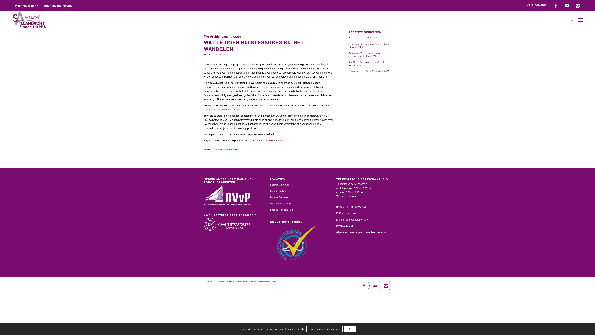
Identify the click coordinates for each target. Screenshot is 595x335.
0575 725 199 (536, 4)
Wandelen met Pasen (357, 37)
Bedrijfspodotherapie (58, 6)
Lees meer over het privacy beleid (324, 329)
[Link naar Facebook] (556, 5)
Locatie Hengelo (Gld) (282, 209)
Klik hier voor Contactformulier (352, 219)
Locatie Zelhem (278, 191)
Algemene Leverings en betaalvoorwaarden (361, 232)
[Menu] (579, 20)
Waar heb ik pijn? (26, 6)
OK (349, 329)
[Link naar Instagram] (577, 5)
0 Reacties (231, 149)
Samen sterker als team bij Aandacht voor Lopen (369, 43)
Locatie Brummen (279, 185)
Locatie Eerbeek (279, 197)
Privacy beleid (344, 226)
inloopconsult (276, 140)
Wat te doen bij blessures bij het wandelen (254, 45)
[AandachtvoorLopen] (29, 20)
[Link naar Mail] (566, 5)
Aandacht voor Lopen (216, 54)
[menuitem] (26, 5)
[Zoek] (572, 20)
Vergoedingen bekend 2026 (359, 71)
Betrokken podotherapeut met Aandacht (365, 61)
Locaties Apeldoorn (280, 203)
